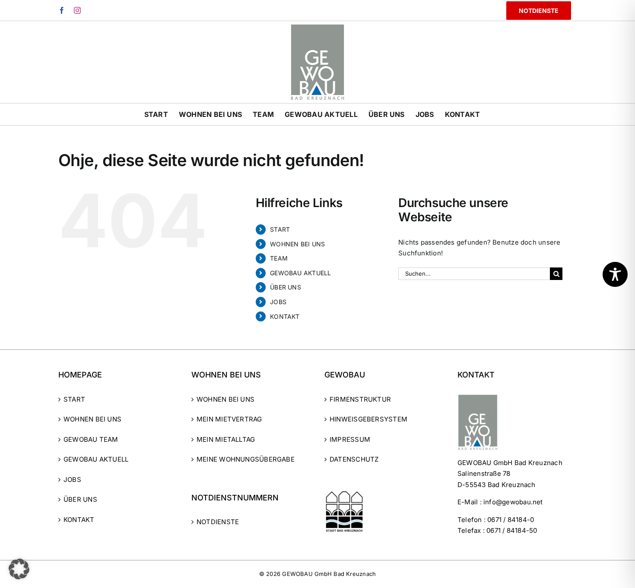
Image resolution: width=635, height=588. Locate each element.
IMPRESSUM (350, 439)
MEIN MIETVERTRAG (229, 419)
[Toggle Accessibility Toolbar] (615, 274)
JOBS (278, 301)
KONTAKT (285, 316)
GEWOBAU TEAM (91, 439)
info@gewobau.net (513, 502)
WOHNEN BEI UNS (297, 244)
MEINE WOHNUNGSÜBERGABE (246, 459)
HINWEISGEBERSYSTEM (368, 419)
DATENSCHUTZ (354, 459)
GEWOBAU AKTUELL (300, 273)
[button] (19, 569)
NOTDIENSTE (218, 522)
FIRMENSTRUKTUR (360, 399)
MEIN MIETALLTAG (226, 439)
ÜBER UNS (285, 287)
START (280, 229)
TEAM (279, 258)
